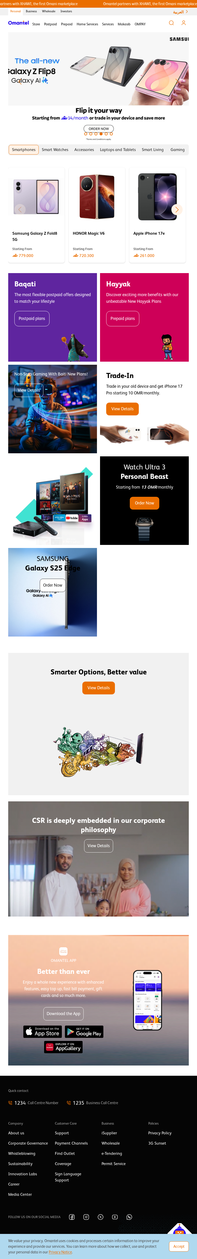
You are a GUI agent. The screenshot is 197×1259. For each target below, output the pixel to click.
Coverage (63, 1163)
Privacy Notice (60, 1252)
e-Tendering (112, 1153)
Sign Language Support (68, 1177)
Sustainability (20, 1163)
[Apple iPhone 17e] (157, 215)
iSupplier (109, 1133)
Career (13, 1184)
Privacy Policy (160, 1133)
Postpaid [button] (50, 24)
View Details (29, 390)
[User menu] (184, 23)
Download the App (63, 1013)
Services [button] (108, 24)
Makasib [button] (124, 24)
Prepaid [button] (67, 24)
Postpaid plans (32, 318)
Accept (178, 1246)
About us (16, 1133)
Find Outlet (65, 1153)
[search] (171, 23)
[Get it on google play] (84, 1032)
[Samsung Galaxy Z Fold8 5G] (36, 215)
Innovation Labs (22, 1174)
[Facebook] (72, 1217)
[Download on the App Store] (42, 1032)
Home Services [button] (87, 24)
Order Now (144, 503)
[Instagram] (86, 1217)
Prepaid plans (123, 318)
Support (62, 1133)
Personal (15, 11)
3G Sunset (157, 1143)
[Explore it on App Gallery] (63, 1047)
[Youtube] (115, 1217)
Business (31, 11)
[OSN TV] (52, 500)
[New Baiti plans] (52, 409)
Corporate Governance (28, 1143)
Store (36, 24)
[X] (100, 1217)
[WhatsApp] (129, 1217)
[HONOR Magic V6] (97, 215)
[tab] (24, 150)
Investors (66, 11)
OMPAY (140, 24)
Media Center (20, 1194)
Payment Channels (71, 1143)
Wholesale (48, 11)
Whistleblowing (21, 1153)
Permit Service (114, 1163)
